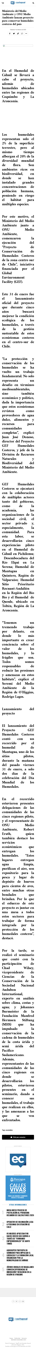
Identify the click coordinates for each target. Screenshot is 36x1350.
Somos (11, 1338)
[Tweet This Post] (14, 33)
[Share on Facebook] (10, 33)
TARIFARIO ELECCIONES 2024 (18, 1340)
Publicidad (17, 1338)
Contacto (24, 1338)
